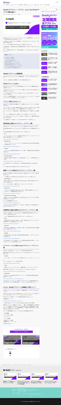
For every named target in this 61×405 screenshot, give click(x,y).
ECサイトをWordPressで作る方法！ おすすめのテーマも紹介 (52, 79)
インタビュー (41, 4)
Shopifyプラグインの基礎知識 (9, 57)
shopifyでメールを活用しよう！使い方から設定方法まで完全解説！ (53, 88)
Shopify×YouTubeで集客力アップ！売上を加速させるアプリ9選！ (37, 382)
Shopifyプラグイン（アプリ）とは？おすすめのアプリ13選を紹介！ (22, 364)
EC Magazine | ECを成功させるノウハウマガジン (31, 401)
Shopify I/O (7, 4)
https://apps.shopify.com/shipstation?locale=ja (12, 231)
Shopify (54, 11)
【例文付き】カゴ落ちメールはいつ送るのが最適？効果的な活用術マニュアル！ (52, 72)
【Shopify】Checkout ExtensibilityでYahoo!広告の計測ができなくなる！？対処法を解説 (23, 382)
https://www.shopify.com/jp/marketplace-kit (11, 146)
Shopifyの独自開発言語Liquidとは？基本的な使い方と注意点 (52, 93)
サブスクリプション (47, 11)
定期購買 (43, 11)
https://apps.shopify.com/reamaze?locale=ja (11, 202)
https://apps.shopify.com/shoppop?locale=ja (11, 153)
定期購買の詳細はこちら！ (8, 323)
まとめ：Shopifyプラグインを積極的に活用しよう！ (12, 67)
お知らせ (48, 4)
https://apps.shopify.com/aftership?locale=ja (11, 238)
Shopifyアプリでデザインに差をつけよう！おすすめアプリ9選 (51, 382)
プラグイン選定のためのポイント (10, 60)
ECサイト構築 (20, 4)
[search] (57, 9)
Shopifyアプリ (12, 4)
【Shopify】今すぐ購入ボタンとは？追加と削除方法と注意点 (52, 97)
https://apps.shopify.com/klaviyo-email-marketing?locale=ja (14, 271)
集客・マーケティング (30, 4)
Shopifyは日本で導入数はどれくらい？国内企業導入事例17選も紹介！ (53, 84)
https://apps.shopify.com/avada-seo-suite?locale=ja (12, 161)
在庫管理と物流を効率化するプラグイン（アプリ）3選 (12, 64)
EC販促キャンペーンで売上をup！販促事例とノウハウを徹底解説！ (53, 67)
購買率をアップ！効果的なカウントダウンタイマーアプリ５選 (9, 382)
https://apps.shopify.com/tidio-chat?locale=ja (11, 193)
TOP (4, 4)
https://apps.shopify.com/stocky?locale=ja (11, 223)
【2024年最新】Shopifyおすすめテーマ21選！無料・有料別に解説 (52, 54)
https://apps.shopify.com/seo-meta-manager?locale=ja (13, 278)
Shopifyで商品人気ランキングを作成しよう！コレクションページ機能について (53, 58)
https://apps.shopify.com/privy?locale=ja (10, 139)
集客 (51, 11)
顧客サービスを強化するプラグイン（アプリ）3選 (12, 63)
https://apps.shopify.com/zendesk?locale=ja (11, 186)
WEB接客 (35, 4)
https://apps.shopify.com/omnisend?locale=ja (11, 263)
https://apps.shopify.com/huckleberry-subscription (12, 300)
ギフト (16, 4)
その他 (45, 4)
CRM (38, 4)
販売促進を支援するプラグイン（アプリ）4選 (11, 61)
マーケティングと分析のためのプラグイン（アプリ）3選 (12, 66)
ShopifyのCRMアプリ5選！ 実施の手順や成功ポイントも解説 (52, 63)
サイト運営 (24, 4)
